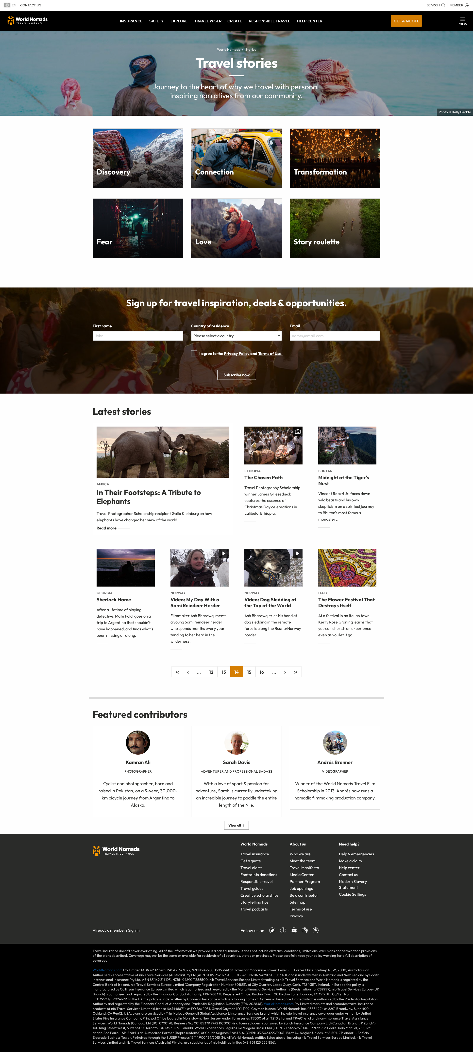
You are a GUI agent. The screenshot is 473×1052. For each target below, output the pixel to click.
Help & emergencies (356, 853)
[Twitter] (272, 930)
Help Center (309, 21)
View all (234, 825)
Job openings (301, 888)
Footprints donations (258, 874)
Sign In (134, 930)
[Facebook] (283, 930)
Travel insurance (254, 853)
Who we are (300, 853)
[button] (463, 21)
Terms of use (301, 909)
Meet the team (303, 860)
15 (249, 672)
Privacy (296, 915)
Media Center (302, 874)
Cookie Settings (352, 894)
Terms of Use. (270, 353)
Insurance (131, 21)
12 (211, 672)
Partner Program (305, 881)
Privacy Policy (237, 353)
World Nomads (27, 21)
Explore (178, 21)
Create (234, 21)
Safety (156, 21)
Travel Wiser (207, 21)
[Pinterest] (316, 930)
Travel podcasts (254, 909)
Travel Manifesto (304, 867)
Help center (349, 867)
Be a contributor (304, 895)
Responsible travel (256, 881)
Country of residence (210, 325)
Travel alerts (251, 867)
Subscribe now (236, 374)
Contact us (30, 5)
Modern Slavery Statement (353, 884)
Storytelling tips (254, 902)
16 (262, 672)
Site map (297, 902)
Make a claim (350, 860)
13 (224, 672)
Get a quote (406, 21)
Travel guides (251, 888)
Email (295, 325)
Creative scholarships (259, 895)
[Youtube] (294, 930)
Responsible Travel (269, 21)
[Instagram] (305, 930)
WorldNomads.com (107, 970)
